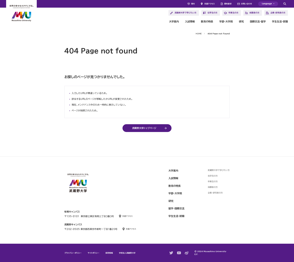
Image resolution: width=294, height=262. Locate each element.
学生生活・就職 (280, 21)
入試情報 (190, 21)
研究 (241, 21)
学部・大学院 (226, 21)
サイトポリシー (93, 253)
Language (267, 3)
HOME (199, 33)
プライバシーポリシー (73, 253)
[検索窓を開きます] (285, 4)
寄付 (193, 4)
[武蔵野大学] (21, 13)
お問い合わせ (246, 4)
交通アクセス (209, 4)
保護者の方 (254, 13)
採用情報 (109, 253)
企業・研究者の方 (277, 13)
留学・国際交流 (176, 208)
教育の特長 (207, 21)
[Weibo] (187, 253)
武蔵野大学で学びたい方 (185, 13)
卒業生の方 (233, 13)
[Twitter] (171, 252)
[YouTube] (179, 252)
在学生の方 (212, 13)
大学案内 (174, 21)
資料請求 (228, 4)
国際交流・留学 (258, 21)
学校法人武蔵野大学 (127, 253)
